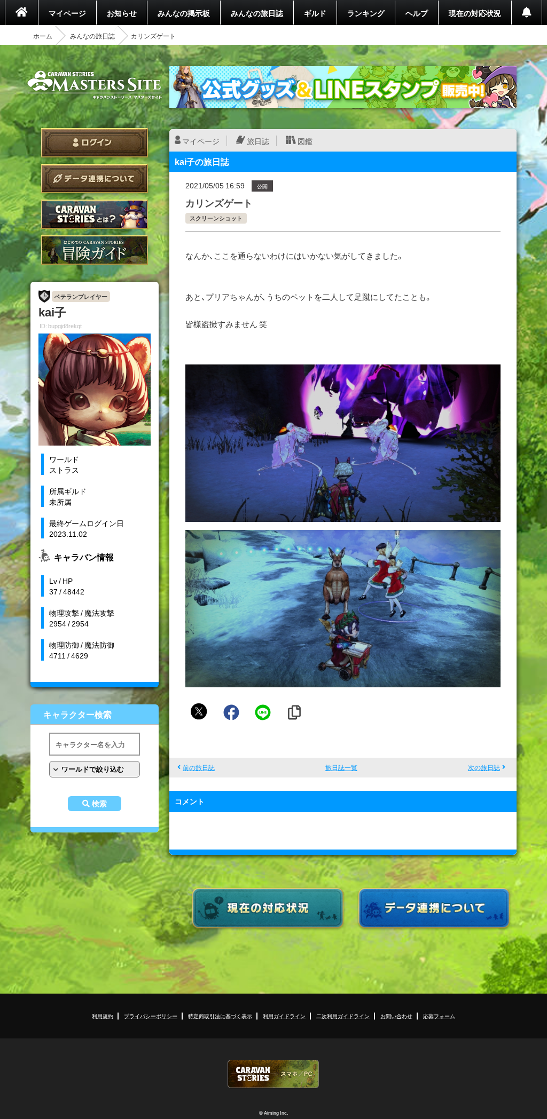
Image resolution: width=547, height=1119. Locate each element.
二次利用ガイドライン (343, 1016)
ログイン (94, 142)
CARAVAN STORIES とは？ (94, 214)
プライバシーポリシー (150, 1016)
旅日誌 (258, 141)
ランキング (366, 12)
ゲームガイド (94, 250)
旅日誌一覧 (341, 767)
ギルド (315, 12)
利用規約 (102, 1016)
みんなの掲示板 (184, 12)
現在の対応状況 (475, 12)
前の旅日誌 (199, 767)
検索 (99, 803)
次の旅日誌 (484, 767)
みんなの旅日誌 (257, 12)
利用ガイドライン (284, 1016)
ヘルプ (416, 12)
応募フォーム (439, 1016)
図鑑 (305, 141)
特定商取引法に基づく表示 (220, 1016)
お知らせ (122, 12)
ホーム (42, 36)
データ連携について (94, 178)
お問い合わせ (396, 1016)
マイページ (67, 12)
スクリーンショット (216, 218)
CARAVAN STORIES (273, 1074)
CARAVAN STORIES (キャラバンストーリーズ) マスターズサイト (94, 85)
